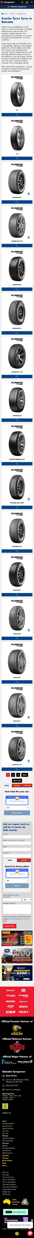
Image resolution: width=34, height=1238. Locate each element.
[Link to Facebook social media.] (17, 1233)
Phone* (13, 840)
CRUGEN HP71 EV (17, 241)
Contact (5, 1158)
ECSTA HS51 (17, 590)
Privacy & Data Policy (13, 1229)
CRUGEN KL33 (17, 416)
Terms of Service (25, 919)
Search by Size (7, 1126)
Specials (5, 1155)
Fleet (4, 1163)
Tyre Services (6, 1151)
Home (5, 14)
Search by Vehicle (8, 1124)
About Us (5, 1172)
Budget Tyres (6, 1192)
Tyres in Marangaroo (9, 1182)
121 (17, 110)
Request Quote (9, 926)
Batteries (5, 1146)
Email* (5, 847)
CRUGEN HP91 (17, 285)
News (4, 1166)
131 (17, 154)
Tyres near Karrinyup (9, 1184)
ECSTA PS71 (17, 721)
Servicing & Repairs (8, 1148)
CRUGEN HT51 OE (17, 372)
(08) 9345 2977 (12, 1086)
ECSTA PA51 (17, 677)
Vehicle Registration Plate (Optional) (11, 896)
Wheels (5, 1136)
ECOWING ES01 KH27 (17, 503)
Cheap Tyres (6, 1194)
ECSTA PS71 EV (17, 765)
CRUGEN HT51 (17, 328)
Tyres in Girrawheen (8, 1180)
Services (5, 1143)
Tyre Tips (5, 1133)
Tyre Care (5, 1131)
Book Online (7, 1160)
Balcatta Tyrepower (19, 7)
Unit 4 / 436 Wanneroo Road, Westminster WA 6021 (17, 1081)
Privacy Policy (12, 919)
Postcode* (6, 853)
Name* (5, 834)
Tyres (4, 1121)
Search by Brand (7, 1128)
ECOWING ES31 (17, 546)
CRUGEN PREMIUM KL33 (17, 459)
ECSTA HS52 (17, 634)
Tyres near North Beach (9, 1187)
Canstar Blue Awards (9, 1189)
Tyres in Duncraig (8, 1177)
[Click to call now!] (22, 2)
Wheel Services (7, 1153)
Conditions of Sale (25, 1229)
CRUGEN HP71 (17, 197)
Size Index (5, 1175)
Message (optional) (9, 903)
